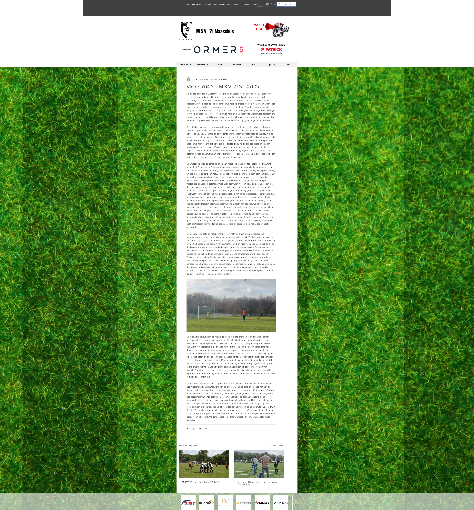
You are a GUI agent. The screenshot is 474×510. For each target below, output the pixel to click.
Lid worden (261, 5)
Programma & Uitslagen (211, 4)
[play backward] (178, 502)
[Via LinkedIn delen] (200, 428)
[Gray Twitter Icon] (274, 4)
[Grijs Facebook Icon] (271, 4)
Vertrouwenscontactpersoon (232, 4)
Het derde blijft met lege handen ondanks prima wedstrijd (257, 483)
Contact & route (190, 4)
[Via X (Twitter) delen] (194, 428)
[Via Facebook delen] (188, 428)
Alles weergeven (277, 445)
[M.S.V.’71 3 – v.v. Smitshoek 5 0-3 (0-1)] (204, 464)
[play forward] (295, 502)
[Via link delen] (206, 428)
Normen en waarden (252, 4)
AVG (199, 4)
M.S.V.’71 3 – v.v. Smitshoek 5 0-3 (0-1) (200, 482)
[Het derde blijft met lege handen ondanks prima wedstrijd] (259, 464)
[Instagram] (267, 4)
